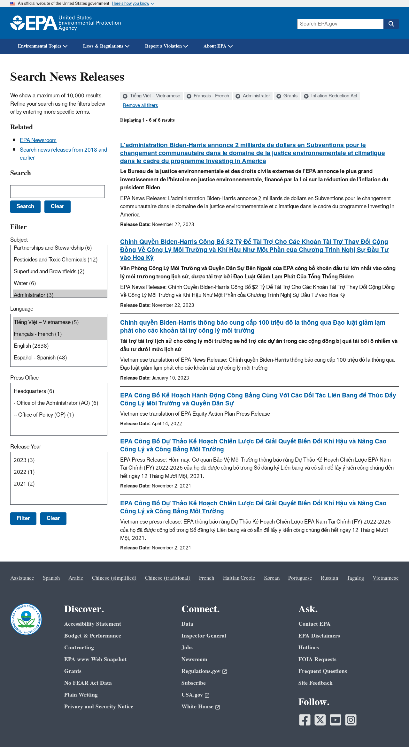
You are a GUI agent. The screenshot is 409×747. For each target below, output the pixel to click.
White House (197, 706)
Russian (329, 578)
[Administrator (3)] (60, 295)
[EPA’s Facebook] (304, 719)
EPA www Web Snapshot (95, 659)
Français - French (210, 96)
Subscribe (193, 683)
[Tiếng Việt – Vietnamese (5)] (60, 322)
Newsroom (194, 659)
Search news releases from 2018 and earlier (63, 154)
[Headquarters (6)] (60, 391)
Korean (272, 578)
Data (187, 624)
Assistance (22, 578)
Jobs (187, 647)
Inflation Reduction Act (333, 96)
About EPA (215, 46)
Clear (53, 518)
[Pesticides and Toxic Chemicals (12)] (60, 260)
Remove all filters (140, 106)
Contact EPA (314, 624)
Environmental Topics (39, 46)
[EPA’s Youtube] (335, 719)
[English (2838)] (60, 346)
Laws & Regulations (103, 46)
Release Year (25, 446)
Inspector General (203, 635)
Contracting (79, 647)
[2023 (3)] (60, 460)
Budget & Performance (92, 635)
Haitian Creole (239, 578)
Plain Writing (81, 694)
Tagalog (355, 578)
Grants (289, 96)
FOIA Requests (317, 659)
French (206, 578)
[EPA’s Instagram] (350, 719)
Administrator (256, 96)
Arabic (75, 578)
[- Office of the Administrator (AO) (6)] (60, 403)
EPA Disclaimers (319, 635)
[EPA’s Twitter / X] (320, 719)
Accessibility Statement (92, 624)
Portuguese (300, 578)
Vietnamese (386, 578)
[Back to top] (391, 729)
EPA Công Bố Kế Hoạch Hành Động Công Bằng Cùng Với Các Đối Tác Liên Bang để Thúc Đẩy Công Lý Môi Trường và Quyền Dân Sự (258, 399)
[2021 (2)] (60, 484)
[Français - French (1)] (60, 334)
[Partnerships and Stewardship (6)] (60, 248)
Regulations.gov (200, 671)
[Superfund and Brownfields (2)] (60, 272)
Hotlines (308, 647)
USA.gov (192, 694)
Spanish (51, 578)
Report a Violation (163, 46)
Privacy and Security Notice (98, 706)
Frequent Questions (322, 671)
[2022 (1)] (60, 472)
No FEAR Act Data (88, 683)
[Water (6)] (60, 284)
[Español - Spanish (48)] (60, 358)
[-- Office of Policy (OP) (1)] (60, 415)
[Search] (391, 24)
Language (21, 309)
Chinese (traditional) (167, 578)
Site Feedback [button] (315, 683)
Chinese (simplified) (114, 578)
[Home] (65, 22)
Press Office (24, 377)
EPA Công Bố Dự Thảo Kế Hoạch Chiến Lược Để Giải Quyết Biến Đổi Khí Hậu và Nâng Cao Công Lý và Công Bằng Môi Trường (253, 445)
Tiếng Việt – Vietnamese (154, 96)
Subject (19, 240)
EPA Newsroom (38, 140)
